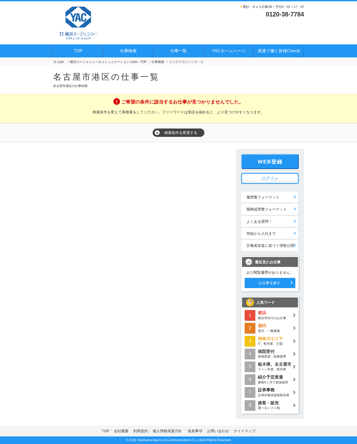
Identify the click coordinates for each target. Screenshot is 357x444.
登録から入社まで (261, 233)
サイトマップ (245, 431)
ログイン (270, 178)
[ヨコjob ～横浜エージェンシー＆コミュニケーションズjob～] (78, 22)
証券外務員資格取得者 (273, 392)
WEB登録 (270, 162)
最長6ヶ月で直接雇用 (273, 379)
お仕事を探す (269, 283)
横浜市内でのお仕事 (272, 315)
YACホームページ (229, 51)
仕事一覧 (178, 51)
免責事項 (195, 431)
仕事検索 (128, 51)
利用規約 (140, 431)
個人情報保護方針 (168, 431)
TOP (78, 51)
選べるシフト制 (269, 405)
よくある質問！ (259, 221)
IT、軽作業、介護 (270, 341)
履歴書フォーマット (262, 197)
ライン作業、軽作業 (274, 366)
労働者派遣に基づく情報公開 (270, 245)
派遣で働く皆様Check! (279, 51)
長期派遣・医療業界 (272, 353)
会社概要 (121, 431)
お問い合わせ (218, 431)
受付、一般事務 (269, 327)
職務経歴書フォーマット (266, 209)
